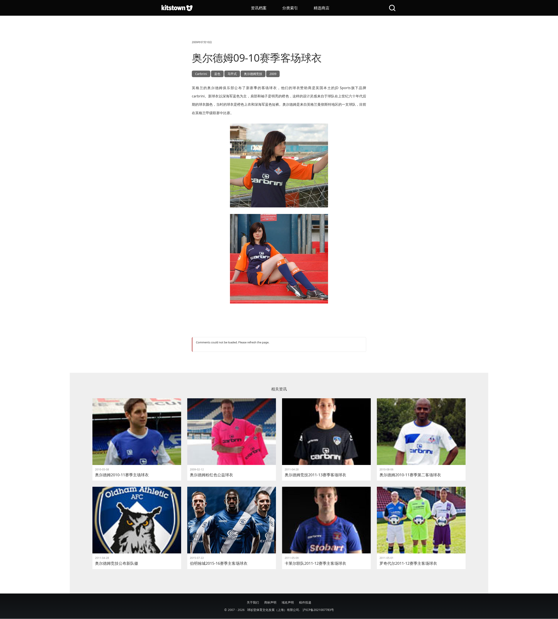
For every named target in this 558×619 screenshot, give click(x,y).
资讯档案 (259, 7)
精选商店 (321, 7)
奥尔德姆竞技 (253, 74)
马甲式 (232, 74)
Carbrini (201, 74)
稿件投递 (305, 602)
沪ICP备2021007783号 (318, 610)
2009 (272, 74)
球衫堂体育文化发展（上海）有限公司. (273, 610)
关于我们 (253, 602)
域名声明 (288, 602)
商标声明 (270, 602)
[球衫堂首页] (177, 8)
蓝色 (217, 74)
